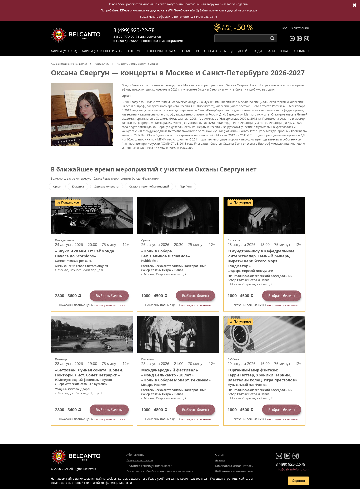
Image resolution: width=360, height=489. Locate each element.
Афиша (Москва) (64, 51)
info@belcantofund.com (292, 469)
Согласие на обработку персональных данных (159, 471)
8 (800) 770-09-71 (126, 36)
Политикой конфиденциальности (108, 483)
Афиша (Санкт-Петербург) (101, 51)
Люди (257, 51)
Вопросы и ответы (211, 51)
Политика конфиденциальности (149, 466)
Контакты (301, 51)
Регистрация (299, 28)
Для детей (239, 51)
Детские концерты (107, 186)
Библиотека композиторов (234, 471)
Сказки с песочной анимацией (149, 186)
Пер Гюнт (186, 186)
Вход (284, 28)
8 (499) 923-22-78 (206, 17)
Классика (78, 186)
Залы (271, 51)
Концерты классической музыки (76, 35)
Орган (186, 51)
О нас (284, 51)
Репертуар (134, 51)
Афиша (220, 460)
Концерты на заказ (162, 51)
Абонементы (135, 455)
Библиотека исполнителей (234, 466)
